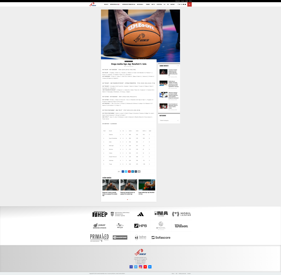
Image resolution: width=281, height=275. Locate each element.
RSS (176, 273)
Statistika (159, 4)
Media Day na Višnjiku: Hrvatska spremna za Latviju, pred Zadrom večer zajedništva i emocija (174, 83)
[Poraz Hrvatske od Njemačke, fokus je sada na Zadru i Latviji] (163, 106)
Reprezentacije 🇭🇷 (114, 4)
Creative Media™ (121, 273)
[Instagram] (182, 4)
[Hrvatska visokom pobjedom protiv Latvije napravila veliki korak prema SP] (163, 71)
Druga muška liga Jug (128, 61)
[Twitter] (180, 4)
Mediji (187, 1)
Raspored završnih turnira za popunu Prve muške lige (128, 193)
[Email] (186, 4)
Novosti (106, 4)
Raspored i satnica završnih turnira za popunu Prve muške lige (109, 194)
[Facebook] (178, 4)
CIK (168, 4)
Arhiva (190, 1)
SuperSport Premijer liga (128, 4)
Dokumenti (177, 1)
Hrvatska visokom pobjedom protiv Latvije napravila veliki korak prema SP (173, 72)
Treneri (148, 4)
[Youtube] (184, 4)
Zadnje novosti (164, 66)
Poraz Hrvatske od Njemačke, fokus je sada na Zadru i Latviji (173, 106)
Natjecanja (140, 4)
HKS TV (153, 4)
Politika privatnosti (182, 273)
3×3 (164, 4)
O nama (182, 1)
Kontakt (173, 4)
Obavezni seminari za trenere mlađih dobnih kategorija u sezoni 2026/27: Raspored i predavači (174, 95)
